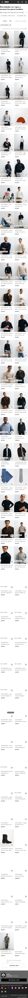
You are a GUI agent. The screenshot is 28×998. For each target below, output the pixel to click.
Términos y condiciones (22, 997)
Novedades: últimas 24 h (8, 15)
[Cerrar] (10, 25)
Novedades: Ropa (22, 15)
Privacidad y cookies (23, 995)
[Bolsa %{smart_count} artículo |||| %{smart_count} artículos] (26, 2)
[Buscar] (18, 2)
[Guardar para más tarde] (12, 46)
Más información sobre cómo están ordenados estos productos (13, 28)
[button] (2, 988)
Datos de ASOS (14, 995)
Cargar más (14, 965)
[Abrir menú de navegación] (2, 2)
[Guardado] (22, 2)
